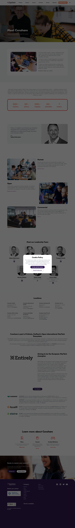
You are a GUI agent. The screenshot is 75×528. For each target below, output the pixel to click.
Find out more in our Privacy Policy (39, 264)
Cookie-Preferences (37, 270)
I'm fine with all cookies (37, 267)
